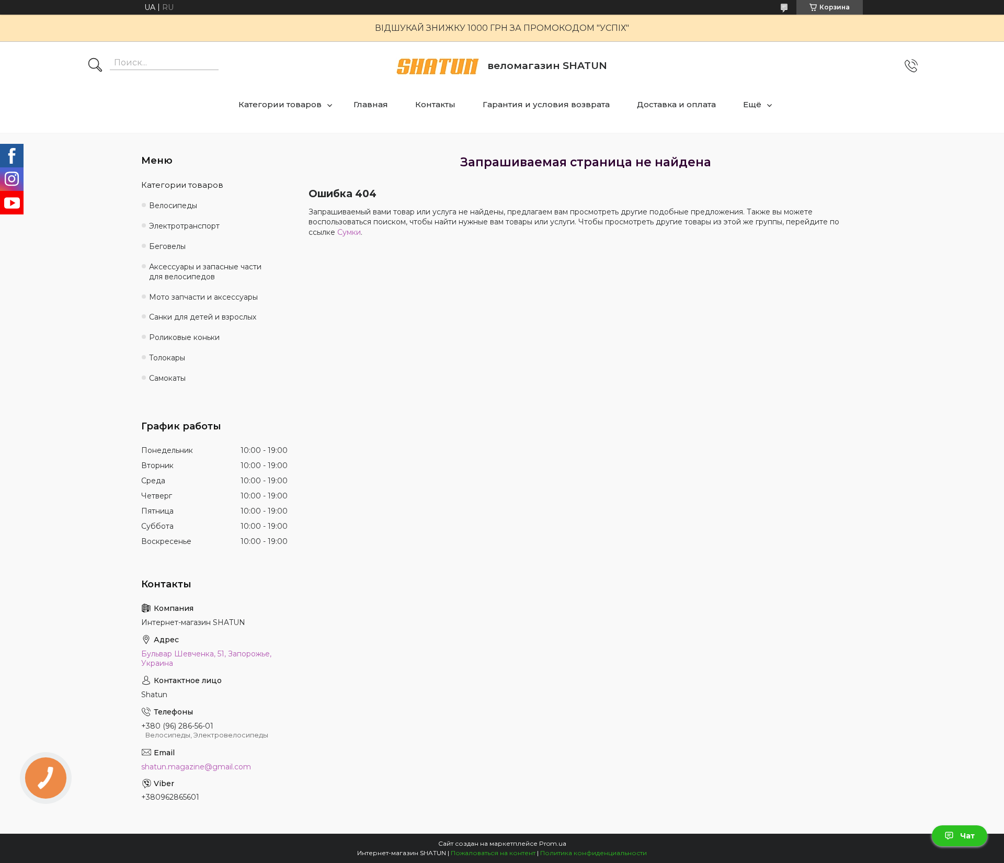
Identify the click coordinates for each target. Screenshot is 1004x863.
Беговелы (167, 246)
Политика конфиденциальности (593, 853)
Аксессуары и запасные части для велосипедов (205, 271)
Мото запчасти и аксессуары (203, 297)
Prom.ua (552, 843)
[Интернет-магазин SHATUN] (438, 66)
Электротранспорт (184, 226)
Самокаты (167, 378)
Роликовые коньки (184, 337)
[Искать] (95, 66)
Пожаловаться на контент (493, 853)
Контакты (435, 104)
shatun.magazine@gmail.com (196, 766)
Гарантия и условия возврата (546, 104)
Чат (967, 836)
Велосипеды (173, 205)
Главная (370, 104)
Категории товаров (280, 104)
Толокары (167, 357)
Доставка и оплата (676, 104)
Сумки (349, 232)
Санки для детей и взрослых (202, 317)
